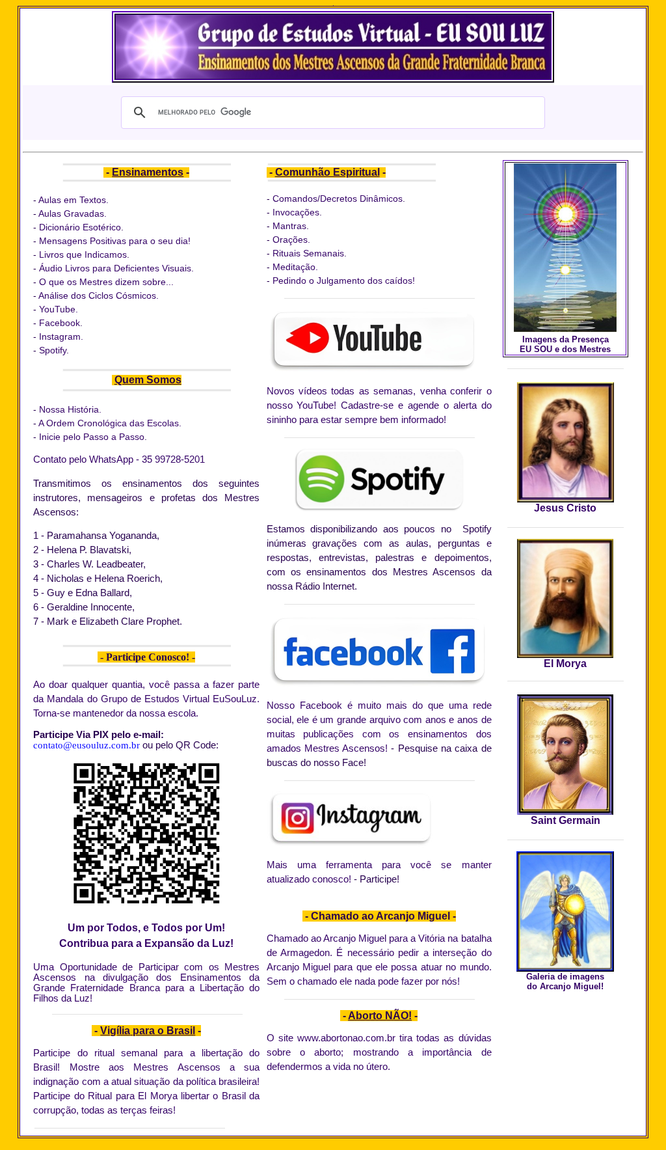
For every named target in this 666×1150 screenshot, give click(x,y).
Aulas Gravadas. (73, 213)
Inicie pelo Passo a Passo (91, 436)
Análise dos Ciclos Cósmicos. (98, 295)
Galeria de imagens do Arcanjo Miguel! (565, 981)
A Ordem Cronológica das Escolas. (109, 423)
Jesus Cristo (565, 507)
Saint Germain (565, 820)
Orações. (290, 239)
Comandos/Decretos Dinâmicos (338, 198)
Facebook (59, 323)
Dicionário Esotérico (80, 227)
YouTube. (58, 309)
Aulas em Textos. (73, 200)
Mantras (289, 226)
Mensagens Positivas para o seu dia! (115, 241)
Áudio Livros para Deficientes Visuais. (116, 268)
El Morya (565, 663)
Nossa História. (70, 409)
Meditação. (295, 267)
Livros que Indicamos (83, 254)
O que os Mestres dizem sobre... (106, 282)
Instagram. (61, 336)
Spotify (52, 350)
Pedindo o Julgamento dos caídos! (344, 280)
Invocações (296, 212)
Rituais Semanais (307, 253)
